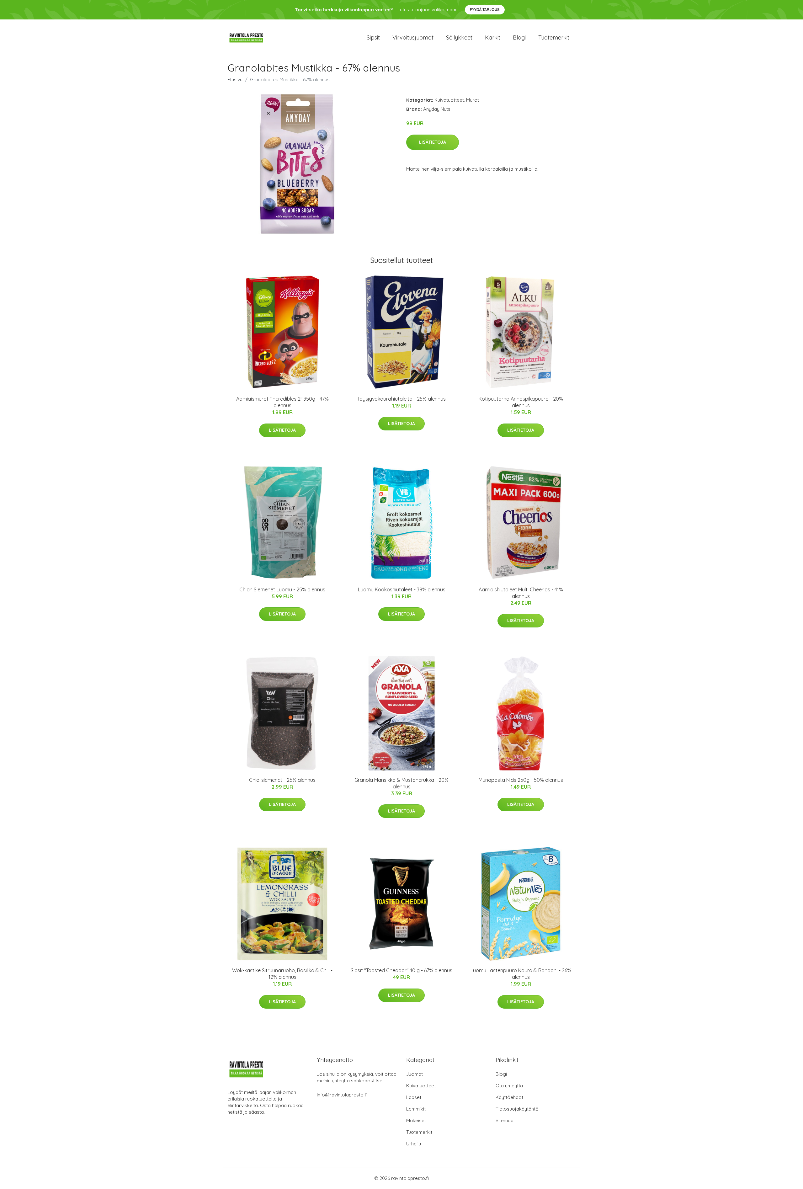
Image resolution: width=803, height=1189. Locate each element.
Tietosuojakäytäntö (517, 1109)
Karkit (492, 37)
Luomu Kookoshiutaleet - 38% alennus (401, 589)
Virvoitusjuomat (412, 37)
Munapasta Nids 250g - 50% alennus (521, 780)
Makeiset (416, 1120)
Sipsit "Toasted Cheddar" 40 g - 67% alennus (401, 970)
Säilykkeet (459, 37)
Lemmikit (416, 1109)
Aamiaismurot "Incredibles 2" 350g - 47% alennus (282, 402)
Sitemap (504, 1120)
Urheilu (413, 1144)
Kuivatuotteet (449, 100)
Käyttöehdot (509, 1097)
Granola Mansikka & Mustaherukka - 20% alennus (401, 783)
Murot (472, 100)
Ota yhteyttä (509, 1086)
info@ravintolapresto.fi (342, 1095)
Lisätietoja (432, 142)
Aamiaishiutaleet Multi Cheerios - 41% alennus (521, 592)
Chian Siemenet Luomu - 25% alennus (282, 589)
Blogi (519, 37)
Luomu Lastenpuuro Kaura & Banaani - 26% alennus (521, 973)
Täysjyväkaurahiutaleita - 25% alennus (401, 399)
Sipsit (373, 37)
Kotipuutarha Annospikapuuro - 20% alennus (521, 402)
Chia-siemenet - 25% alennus (282, 780)
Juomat (414, 1074)
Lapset (413, 1097)
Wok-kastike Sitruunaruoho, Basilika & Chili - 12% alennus (282, 973)
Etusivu (234, 80)
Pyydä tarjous (485, 9)
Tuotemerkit (553, 37)
